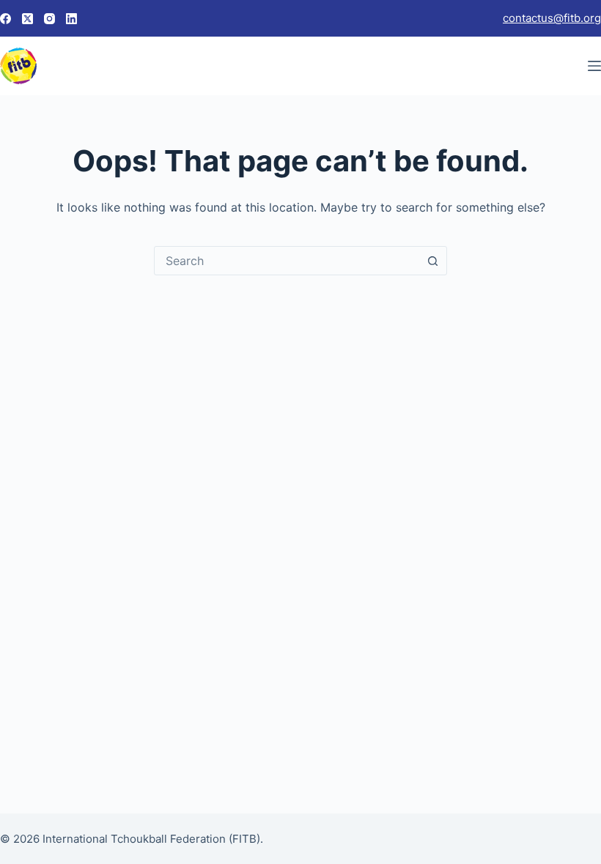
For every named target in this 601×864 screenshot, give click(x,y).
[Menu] (594, 65)
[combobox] (287, 260)
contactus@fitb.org (552, 18)
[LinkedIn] (71, 18)
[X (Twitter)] (27, 18)
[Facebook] (5, 18)
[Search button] (432, 261)
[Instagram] (49, 18)
